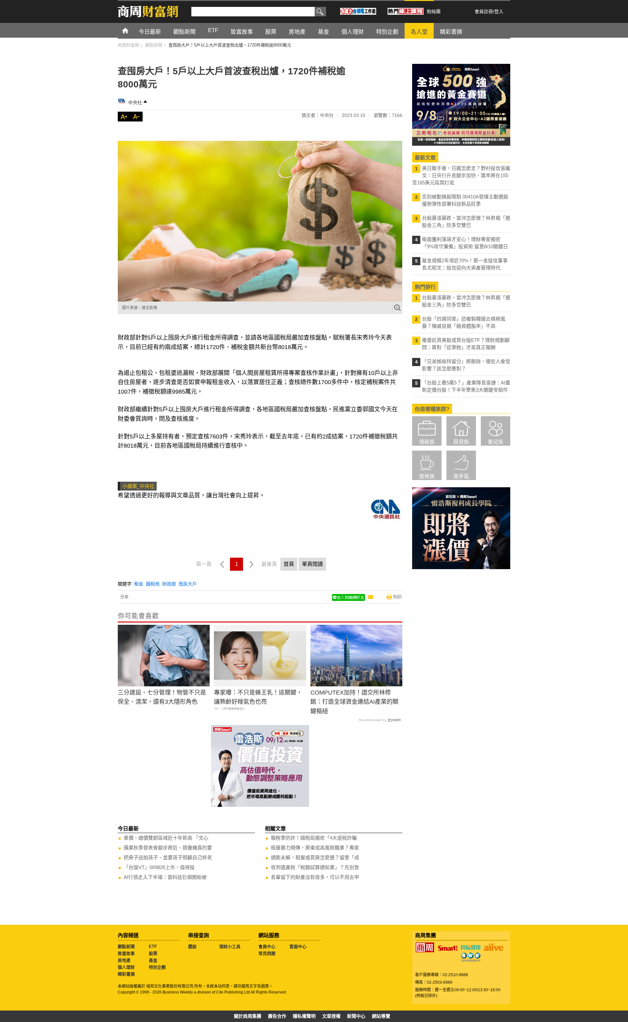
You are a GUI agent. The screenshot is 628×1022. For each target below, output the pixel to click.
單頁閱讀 (312, 564)
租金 (138, 583)
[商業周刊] (425, 947)
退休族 (427, 476)
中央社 (135, 102)
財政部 (169, 583)
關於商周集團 (247, 1016)
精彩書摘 (126, 974)
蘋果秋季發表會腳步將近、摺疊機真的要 (168, 847)
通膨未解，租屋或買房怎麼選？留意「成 (315, 857)
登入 (498, 11)
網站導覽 (381, 1016)
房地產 (124, 960)
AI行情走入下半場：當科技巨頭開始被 (165, 877)
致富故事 (126, 953)
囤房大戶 (188, 583)
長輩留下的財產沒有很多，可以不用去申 (315, 877)
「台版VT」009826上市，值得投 (159, 867)
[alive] (493, 947)
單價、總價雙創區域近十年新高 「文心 (166, 838)
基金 (153, 960)
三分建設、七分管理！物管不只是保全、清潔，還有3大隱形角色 (162, 697)
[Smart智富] (448, 948)
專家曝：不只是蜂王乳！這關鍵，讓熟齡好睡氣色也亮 (258, 697)
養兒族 (495, 442)
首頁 (131, 30)
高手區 (461, 476)
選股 (192, 946)
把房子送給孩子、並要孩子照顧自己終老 (168, 857)
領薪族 (427, 442)
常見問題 (266, 953)
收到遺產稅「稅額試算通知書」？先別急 (315, 867)
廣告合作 (277, 1016)
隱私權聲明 (304, 1016)
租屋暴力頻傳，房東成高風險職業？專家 (315, 847)
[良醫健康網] (470, 947)
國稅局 (153, 583)
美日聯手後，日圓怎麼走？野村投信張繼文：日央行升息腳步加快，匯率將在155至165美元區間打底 (461, 175)
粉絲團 (434, 11)
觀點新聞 (126, 946)
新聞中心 (356, 1016)
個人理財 (126, 967)
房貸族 (461, 442)
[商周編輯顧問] (470, 957)
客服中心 (297, 946)
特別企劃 (157, 967)
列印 (397, 596)
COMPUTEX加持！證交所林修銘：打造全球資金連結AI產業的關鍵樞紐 (354, 702)
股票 (153, 953)
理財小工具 (229, 946)
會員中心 (266, 946)
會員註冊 (484, 11)
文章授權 (331, 1016)
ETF (153, 946)
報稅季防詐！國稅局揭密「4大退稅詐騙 (314, 838)
